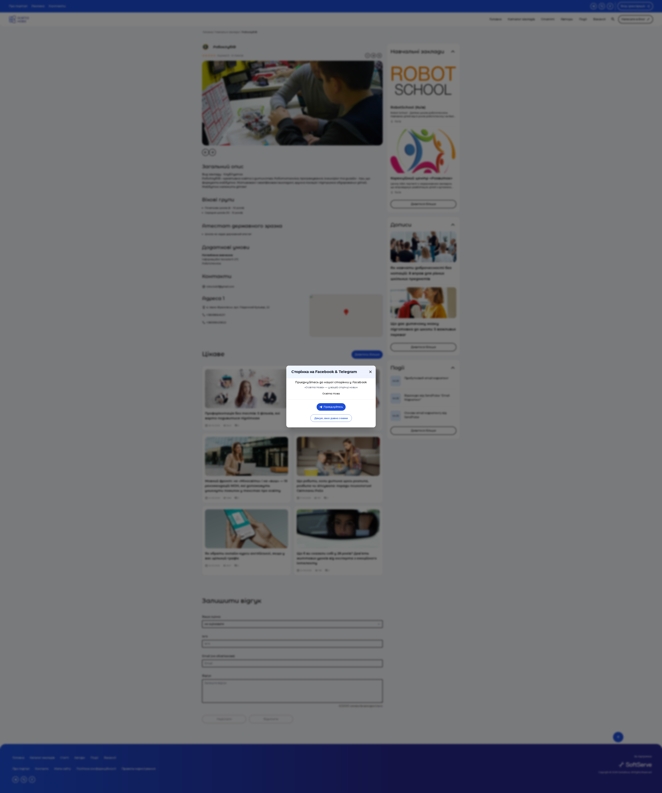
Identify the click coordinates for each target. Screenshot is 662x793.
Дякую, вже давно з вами (331, 418)
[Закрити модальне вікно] (370, 371)
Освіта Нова (331, 393)
